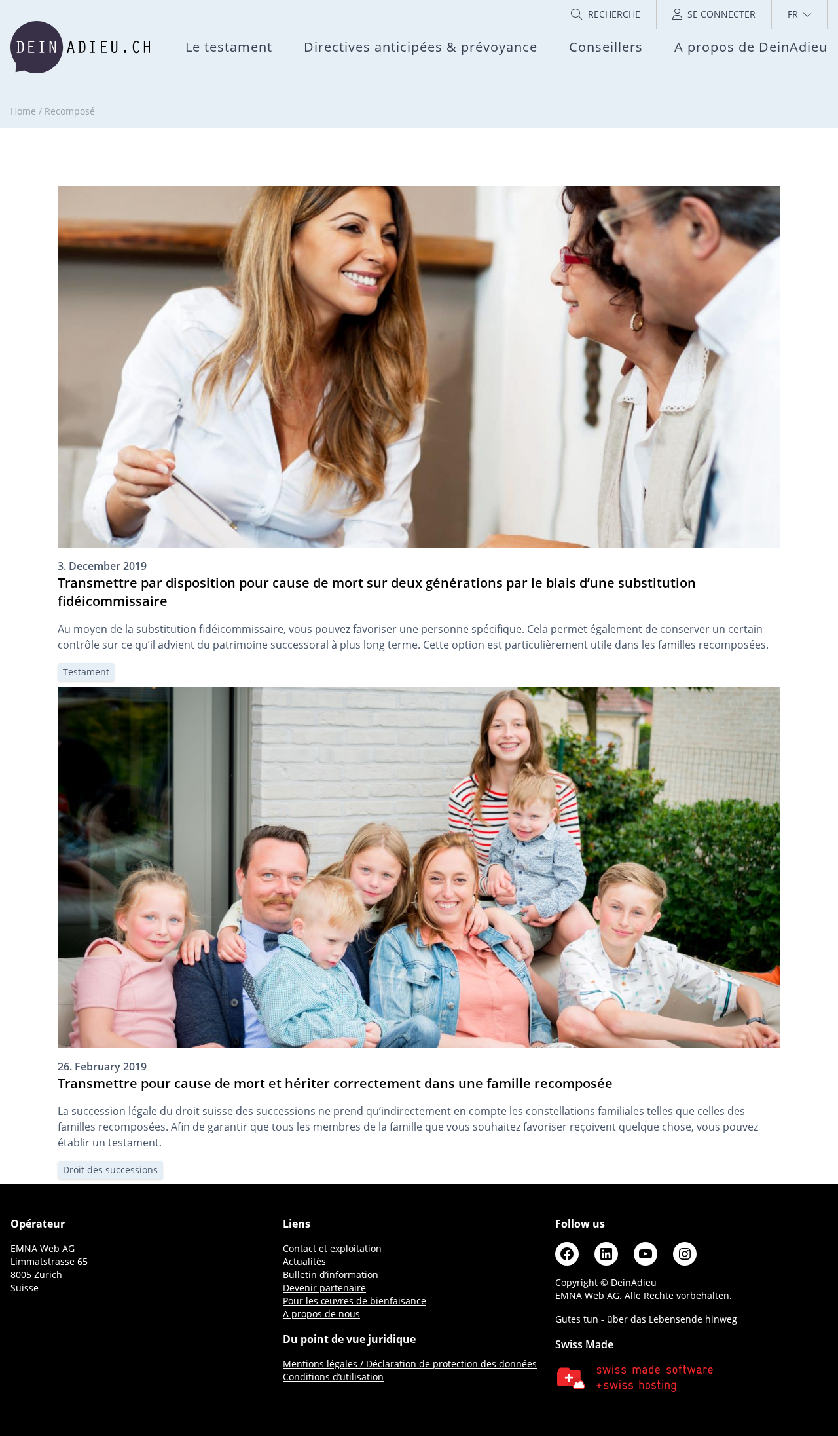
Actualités (304, 1261)
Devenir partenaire (324, 1287)
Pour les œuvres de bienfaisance (354, 1300)
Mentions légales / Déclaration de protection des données (410, 1363)
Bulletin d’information (330, 1274)
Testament (86, 672)
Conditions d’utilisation (333, 1376)
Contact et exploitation (332, 1248)
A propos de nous (321, 1314)
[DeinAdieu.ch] (80, 47)
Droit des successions (110, 1169)
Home (23, 111)
